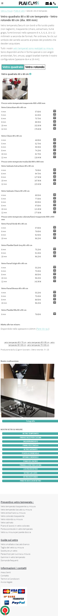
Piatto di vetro (19, 11)
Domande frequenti (9, 560)
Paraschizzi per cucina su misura (15, 553)
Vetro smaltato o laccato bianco (15, 544)
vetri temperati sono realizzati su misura (33, 48)
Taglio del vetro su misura (12, 547)
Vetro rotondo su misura (12, 519)
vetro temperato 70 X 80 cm (38, 345)
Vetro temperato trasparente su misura (18, 506)
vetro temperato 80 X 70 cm (15, 342)
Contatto (5, 575)
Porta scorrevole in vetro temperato (17, 528)
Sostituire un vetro (9, 550)
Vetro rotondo (34, 67)
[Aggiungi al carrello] (54, 111)
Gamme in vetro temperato (13, 557)
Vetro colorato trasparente (12, 516)
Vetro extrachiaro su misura (13, 512)
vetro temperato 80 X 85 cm (38, 342)
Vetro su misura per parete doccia (16, 532)
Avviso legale (6, 582)
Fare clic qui (43, 328)
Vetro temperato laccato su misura (16, 509)
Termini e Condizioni (10, 578)
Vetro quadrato (12, 67)
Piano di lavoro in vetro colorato (15, 525)
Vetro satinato (7, 522)
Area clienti (6, 572)
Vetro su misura (6, 11)
